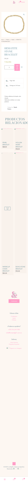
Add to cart (17, 67)
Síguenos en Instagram (16, 348)
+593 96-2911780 (14, 330)
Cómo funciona (14, 342)
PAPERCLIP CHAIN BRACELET (6, 269)
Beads (13, 39)
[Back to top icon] (14, 463)
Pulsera (7, 39)
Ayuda (14, 318)
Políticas (14, 320)
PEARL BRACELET (6, 144)
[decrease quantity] (6, 67)
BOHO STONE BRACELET (20, 268)
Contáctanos (14, 316)
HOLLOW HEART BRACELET (19, 145)
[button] (23, 14)
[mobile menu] (2, 2)
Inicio (2, 39)
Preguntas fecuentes (14, 344)
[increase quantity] (12, 67)
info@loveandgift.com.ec (14, 333)
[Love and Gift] (14, 2)
